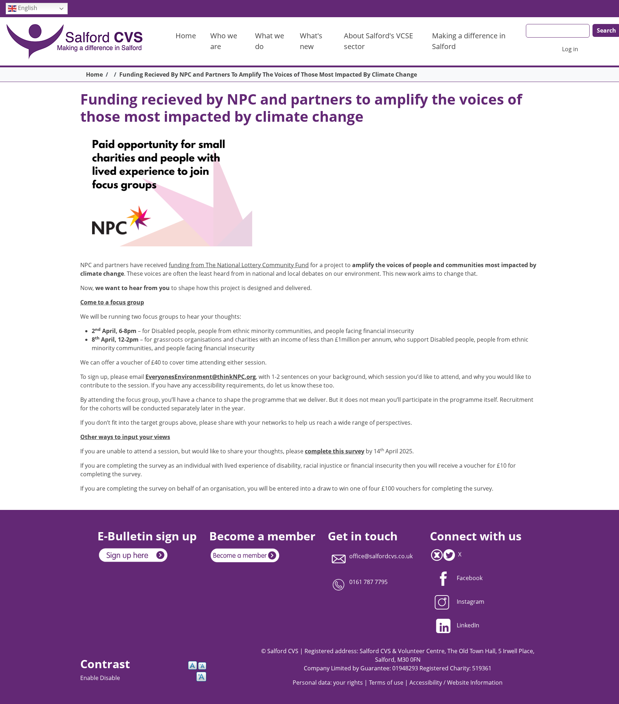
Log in (570, 49)
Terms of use (386, 682)
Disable (110, 678)
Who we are (223, 41)
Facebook (470, 578)
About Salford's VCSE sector (378, 41)
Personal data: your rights (328, 682)
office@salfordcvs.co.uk (381, 556)
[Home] (78, 41)
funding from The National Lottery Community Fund (239, 265)
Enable (90, 678)
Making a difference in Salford (468, 41)
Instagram (470, 602)
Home (186, 35)
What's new (311, 41)
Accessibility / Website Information (456, 682)
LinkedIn (468, 625)
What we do (269, 41)
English (26, 8)
